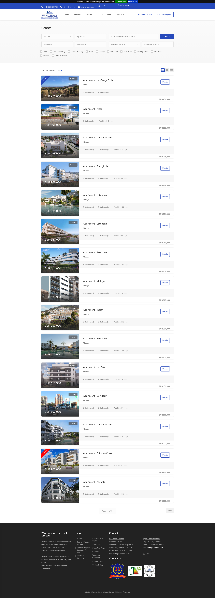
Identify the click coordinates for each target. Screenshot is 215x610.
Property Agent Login (98, 539)
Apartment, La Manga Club (98, 80)
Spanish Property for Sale (83, 543)
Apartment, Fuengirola (95, 166)
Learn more (132, 2)
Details (165, 82)
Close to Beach (61, 56)
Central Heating (77, 52)
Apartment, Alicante (94, 482)
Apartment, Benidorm (95, 396)
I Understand (121, 2)
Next (170, 511)
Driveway (114, 52)
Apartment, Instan (93, 310)
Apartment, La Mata (94, 367)
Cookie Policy (97, 565)
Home (66, 15)
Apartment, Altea (92, 109)
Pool (45, 52)
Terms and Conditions (96, 556)
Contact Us (120, 15)
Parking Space (142, 52)
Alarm (91, 52)
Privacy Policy (97, 561)
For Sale (89, 15)
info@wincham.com (87, 7)
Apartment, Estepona (95, 195)
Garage (102, 52)
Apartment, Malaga (94, 281)
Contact (95, 552)
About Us (77, 15)
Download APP (146, 15)
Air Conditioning (59, 52)
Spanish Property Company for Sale (83, 550)
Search (167, 36)
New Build (128, 52)
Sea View (157, 52)
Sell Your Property (164, 15)
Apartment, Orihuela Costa (97, 137)
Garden (46, 56)
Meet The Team (105, 15)
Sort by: (44, 70)
